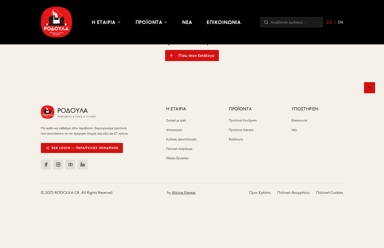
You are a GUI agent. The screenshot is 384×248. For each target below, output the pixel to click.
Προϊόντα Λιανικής (241, 130)
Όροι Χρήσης (260, 192)
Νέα (294, 130)
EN (340, 22)
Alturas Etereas (184, 192)
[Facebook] (46, 165)
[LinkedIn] (83, 165)
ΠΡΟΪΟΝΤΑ (149, 22)
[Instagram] (58, 165)
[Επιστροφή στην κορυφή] (369, 87)
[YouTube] (70, 165)
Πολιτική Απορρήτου (293, 192)
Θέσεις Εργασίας (177, 158)
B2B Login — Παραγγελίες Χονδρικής (85, 148)
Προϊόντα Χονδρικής (243, 120)
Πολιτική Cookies (329, 192)
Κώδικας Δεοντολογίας (181, 139)
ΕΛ (329, 22)
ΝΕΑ (187, 22)
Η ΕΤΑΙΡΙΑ (104, 22)
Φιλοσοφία (174, 130)
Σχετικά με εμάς (176, 120)
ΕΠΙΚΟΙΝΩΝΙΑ (224, 22)
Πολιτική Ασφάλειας (179, 149)
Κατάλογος (236, 139)
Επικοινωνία (299, 120)
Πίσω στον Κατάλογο (196, 55)
